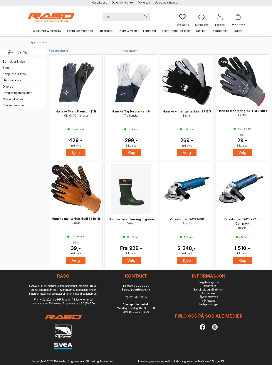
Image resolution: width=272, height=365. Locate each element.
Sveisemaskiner (13, 105)
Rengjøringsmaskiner (17, 93)
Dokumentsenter (123, 2)
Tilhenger (149, 31)
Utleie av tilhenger (167, 2)
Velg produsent (58, 50)
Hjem (33, 42)
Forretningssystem (149, 361)
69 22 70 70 (141, 285)
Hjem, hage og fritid (176, 31)
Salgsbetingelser (209, 282)
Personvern (130, 50)
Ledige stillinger (208, 304)
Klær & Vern (128, 31)
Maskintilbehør (13, 99)
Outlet (238, 31)
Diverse (8, 86)
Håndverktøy (12, 80)
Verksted (144, 2)
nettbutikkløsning (175, 361)
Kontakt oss (99, 2)
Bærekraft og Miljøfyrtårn (209, 289)
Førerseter (106, 31)
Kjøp (76, 152)
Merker (201, 31)
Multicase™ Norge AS (211, 361)
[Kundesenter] (201, 17)
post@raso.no (140, 289)
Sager (7, 67)
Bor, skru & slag (14, 61)
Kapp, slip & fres (14, 74)
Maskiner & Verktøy (47, 31)
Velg (187, 152)
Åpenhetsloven (208, 296)
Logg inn (220, 17)
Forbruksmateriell (80, 31)
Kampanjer (220, 31)
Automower (209, 293)
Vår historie (209, 300)
